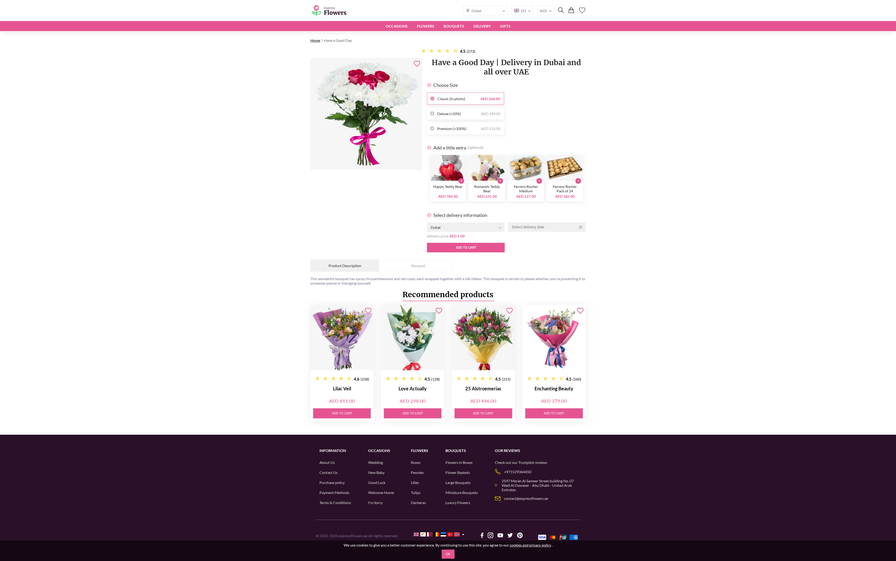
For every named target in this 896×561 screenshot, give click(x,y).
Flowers (425, 26)
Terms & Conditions (335, 502)
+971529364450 (517, 471)
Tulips (415, 492)
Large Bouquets (458, 482)
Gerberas (418, 502)
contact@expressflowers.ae (526, 498)
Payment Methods (334, 492)
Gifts (505, 26)
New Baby (376, 472)
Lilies (415, 482)
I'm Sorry (375, 502)
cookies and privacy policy (530, 545)
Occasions (397, 26)
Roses (415, 462)
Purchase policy (332, 482)
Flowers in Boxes (458, 462)
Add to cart (466, 247)
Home (315, 40)
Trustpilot (526, 462)
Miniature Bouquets (461, 492)
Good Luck (376, 482)
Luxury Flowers (457, 502)
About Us (327, 462)
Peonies (417, 472)
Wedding (375, 462)
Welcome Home (381, 492)
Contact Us (328, 472)
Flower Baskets (457, 472)
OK (448, 554)
